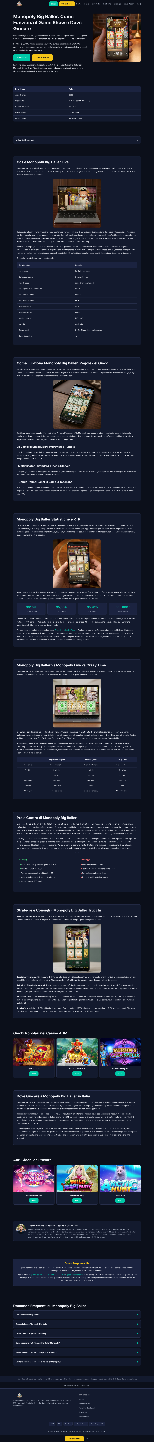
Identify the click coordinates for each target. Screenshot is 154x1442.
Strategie (117, 4)
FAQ (139, 4)
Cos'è (78, 4)
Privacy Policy (84, 1404)
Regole (86, 4)
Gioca (53, 4)
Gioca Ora (21, 57)
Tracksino (59, 630)
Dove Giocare (129, 4)
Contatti (82, 1399)
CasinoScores (71, 630)
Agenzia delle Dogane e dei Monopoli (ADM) (47, 1275)
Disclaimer (83, 1412)
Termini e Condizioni (87, 1408)
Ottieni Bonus (67, 4)
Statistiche (96, 4)
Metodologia (84, 1416)
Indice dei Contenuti (25, 140)
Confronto (107, 4)
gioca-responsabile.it (75, 1275)
